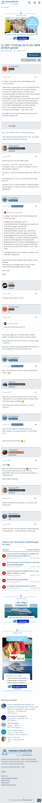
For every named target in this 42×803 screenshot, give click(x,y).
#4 (36, 294)
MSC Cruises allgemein (14, 727)
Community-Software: (21, 800)
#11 (35, 524)
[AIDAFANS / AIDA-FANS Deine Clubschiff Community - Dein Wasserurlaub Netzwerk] (13, 3)
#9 (36, 460)
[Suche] (29, 3)
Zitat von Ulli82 (12, 324)
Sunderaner (8, 51)
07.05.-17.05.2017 (14, 737)
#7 (36, 392)
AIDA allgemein (12, 713)
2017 (9, 741)
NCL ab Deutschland (15, 730)
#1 (36, 77)
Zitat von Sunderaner (14, 212)
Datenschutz (5, 780)
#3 (36, 206)
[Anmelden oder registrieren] (34, 2)
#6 (36, 366)
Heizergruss (11, 711)
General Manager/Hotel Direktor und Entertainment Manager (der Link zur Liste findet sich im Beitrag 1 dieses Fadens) (23, 707)
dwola (9, 740)
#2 (36, 156)
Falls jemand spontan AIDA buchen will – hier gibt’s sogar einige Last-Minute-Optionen (20, 138)
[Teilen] (39, 60)
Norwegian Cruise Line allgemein (17, 734)
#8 (36, 424)
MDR (4, 274)
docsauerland (12, 718)
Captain (10, 732)
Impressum (5, 783)
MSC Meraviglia (13, 723)
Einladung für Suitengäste (17, 716)
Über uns (4, 776)
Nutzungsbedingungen (9, 778)
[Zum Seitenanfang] (39, 800)
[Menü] (39, 3)
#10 (35, 498)
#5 (36, 317)
